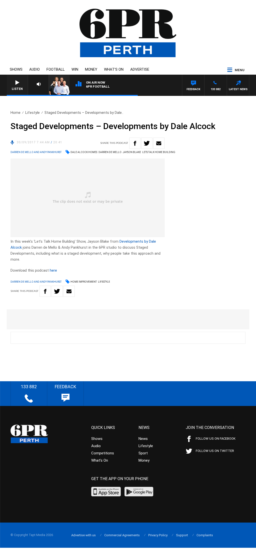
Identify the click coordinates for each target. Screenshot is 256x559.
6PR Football (98, 86)
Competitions (102, 453)
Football (55, 69)
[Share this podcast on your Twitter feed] (146, 143)
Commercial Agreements (122, 535)
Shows (16, 69)
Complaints (204, 535)
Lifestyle (32, 112)
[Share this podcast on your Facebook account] (134, 143)
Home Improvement (83, 281)
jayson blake (132, 152)
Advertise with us (83, 535)
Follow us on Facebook (216, 438)
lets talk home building (158, 152)
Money (91, 69)
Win (75, 69)
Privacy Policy (158, 535)
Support (182, 535)
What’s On (114, 69)
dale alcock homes (83, 152)
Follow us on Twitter (215, 451)
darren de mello (110, 152)
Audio (34, 69)
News (143, 438)
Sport (143, 453)
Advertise (139, 69)
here (53, 270)
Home (15, 112)
